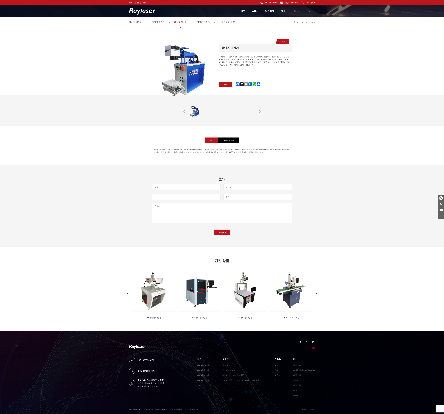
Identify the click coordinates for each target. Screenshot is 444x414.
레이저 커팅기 (203, 22)
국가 (156, 196)
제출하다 (222, 232)
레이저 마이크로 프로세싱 (233, 375)
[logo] (142, 11)
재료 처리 (226, 365)
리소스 (297, 11)
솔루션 (255, 11)
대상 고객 (297, 375)
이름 (156, 187)
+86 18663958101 (271, 3)
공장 (295, 390)
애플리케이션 (228, 140)
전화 (227, 196)
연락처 (296, 395)
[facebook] (300, 341)
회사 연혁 (297, 385)
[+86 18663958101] (441, 204)
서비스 (284, 11)
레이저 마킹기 (135, 22)
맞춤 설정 (269, 11)
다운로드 (278, 375)
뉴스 (276, 365)
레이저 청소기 (180, 22)
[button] (127, 294)
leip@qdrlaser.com (291, 3)
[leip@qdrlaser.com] (441, 210)
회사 (309, 11)
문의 (226, 84)
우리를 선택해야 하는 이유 (304, 370)
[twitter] (307, 341)
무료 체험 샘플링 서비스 (137, 3)
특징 (212, 140)
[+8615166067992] (441, 198)
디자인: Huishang (308, 409)
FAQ (276, 370)
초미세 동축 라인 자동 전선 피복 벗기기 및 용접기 (242, 380)
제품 (243, 11)
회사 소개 (297, 365)
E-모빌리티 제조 (229, 370)
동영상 (277, 380)
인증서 (296, 380)
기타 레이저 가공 (227, 22)
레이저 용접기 (158, 22)
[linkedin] (313, 341)
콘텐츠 (157, 206)
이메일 (228, 187)
